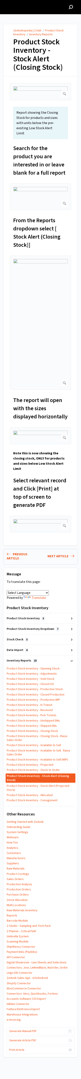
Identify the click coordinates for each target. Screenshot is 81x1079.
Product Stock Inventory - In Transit (29, 705)
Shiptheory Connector (21, 947)
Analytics (12, 848)
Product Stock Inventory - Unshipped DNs (33, 721)
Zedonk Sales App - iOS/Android (27, 978)
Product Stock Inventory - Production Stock (35, 689)
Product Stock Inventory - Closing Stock (32, 731)
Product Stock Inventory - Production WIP (33, 700)
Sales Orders (15, 879)
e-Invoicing (14, 1020)
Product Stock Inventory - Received (30, 710)
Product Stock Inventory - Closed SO (30, 684)
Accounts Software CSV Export (26, 999)
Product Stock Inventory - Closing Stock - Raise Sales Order (37, 738)
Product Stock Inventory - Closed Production (35, 694)
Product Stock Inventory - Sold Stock (30, 679)
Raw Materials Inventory (22, 910)
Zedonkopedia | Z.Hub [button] (22, 2)
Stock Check (17, 639)
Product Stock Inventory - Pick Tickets (31, 715)
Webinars (13, 837)
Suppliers (13, 863)
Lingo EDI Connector (19, 973)
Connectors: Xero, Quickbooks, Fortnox (32, 994)
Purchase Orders (18, 895)
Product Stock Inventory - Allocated (30, 795)
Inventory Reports (41, 34)
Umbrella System (18, 936)
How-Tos (12, 842)
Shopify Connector (19, 983)
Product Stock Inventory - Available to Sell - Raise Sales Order (38, 752)
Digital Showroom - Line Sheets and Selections (37, 962)
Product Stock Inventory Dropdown (32, 629)
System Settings (17, 832)
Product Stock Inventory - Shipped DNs (32, 726)
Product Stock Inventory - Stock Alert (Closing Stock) (38, 55)
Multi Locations (16, 905)
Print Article (16, 1050)
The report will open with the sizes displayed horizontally (40, 408)
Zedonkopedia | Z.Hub (27, 30)
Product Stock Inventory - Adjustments (32, 674)
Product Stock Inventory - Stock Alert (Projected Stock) (38, 788)
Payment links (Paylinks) (22, 952)
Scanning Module (18, 941)
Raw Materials (16, 868)
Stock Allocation (17, 900)
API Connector (16, 957)
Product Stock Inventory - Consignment (32, 800)
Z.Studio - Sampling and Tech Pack (29, 926)
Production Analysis (19, 884)
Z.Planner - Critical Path (21, 931)
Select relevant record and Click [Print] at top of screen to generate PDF (39, 493)
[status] (40, 123)
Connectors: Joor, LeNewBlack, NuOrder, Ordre (37, 968)
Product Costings (18, 874)
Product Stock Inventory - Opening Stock (33, 668)
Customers (14, 853)
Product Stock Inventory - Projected (30, 765)
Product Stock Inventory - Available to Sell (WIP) (37, 760)
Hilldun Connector (18, 1004)
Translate (39, 597)
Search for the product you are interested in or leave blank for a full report (39, 160)
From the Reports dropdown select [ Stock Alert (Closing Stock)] (36, 232)
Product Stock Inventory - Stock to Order (33, 770)
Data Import (17, 650)
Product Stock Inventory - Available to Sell (34, 745)
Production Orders (19, 889)
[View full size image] (40, 91)
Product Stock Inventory (25, 618)
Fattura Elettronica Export (23, 1009)
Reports (12, 915)
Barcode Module (17, 921)
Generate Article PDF (22, 1040)
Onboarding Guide (18, 827)
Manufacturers (16, 858)
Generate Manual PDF (23, 1031)
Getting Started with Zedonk (25, 822)
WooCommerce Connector (24, 988)
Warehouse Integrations (22, 1014)
